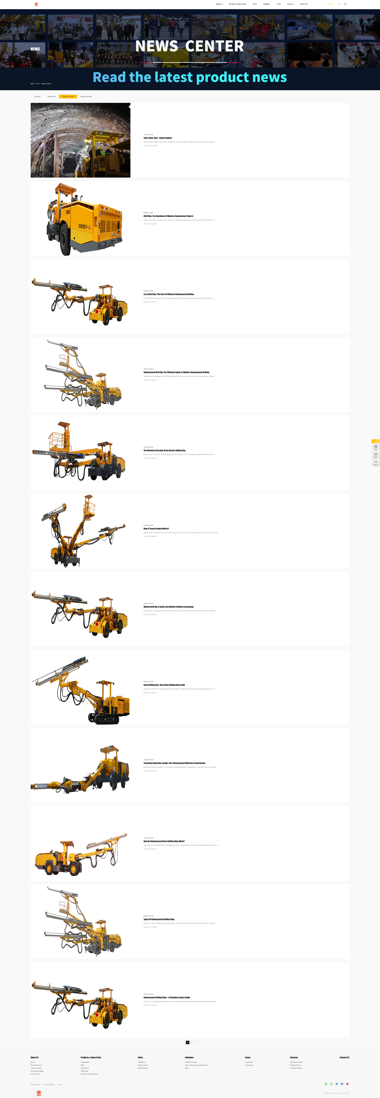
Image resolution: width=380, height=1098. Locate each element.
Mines (83, 1065)
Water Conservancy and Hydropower (196, 1065)
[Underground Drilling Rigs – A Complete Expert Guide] (80, 999)
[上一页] (182, 1042)
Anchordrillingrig (49, 1084)
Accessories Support (296, 1062)
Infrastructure (85, 1068)
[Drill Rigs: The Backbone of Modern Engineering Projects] (80, 218)
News (255, 4)
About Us (219, 4)
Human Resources (36, 1065)
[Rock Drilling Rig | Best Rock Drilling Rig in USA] (80, 687)
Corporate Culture (36, 1068)
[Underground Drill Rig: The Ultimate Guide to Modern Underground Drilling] (80, 374)
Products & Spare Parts (237, 4)
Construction (249, 1065)
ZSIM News (52, 96)
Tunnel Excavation (191, 1062)
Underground (85, 1062)
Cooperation (249, 1062)
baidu (60, 1084)
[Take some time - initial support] (80, 140)
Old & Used (84, 1071)
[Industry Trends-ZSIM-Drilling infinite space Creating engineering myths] (40, 4)
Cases (278, 4)
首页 (32, 83)
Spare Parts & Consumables (89, 1074)
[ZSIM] (342, 1084)
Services (290, 4)
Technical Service (295, 1065)
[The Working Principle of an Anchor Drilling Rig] (80, 452)
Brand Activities (86, 96)
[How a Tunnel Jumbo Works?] (80, 531)
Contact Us (304, 4)
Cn (333, 4)
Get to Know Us (36, 1074)
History (33, 1062)
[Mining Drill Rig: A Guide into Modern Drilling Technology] (80, 609)
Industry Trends (46, 83)
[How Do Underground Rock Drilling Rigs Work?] (80, 843)
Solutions (266, 4)
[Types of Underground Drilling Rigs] (80, 921)
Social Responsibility (37, 1071)
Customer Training (296, 1068)
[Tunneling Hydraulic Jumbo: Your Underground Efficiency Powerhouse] (80, 765)
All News (37, 96)
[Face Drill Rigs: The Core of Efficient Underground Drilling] (80, 296)
